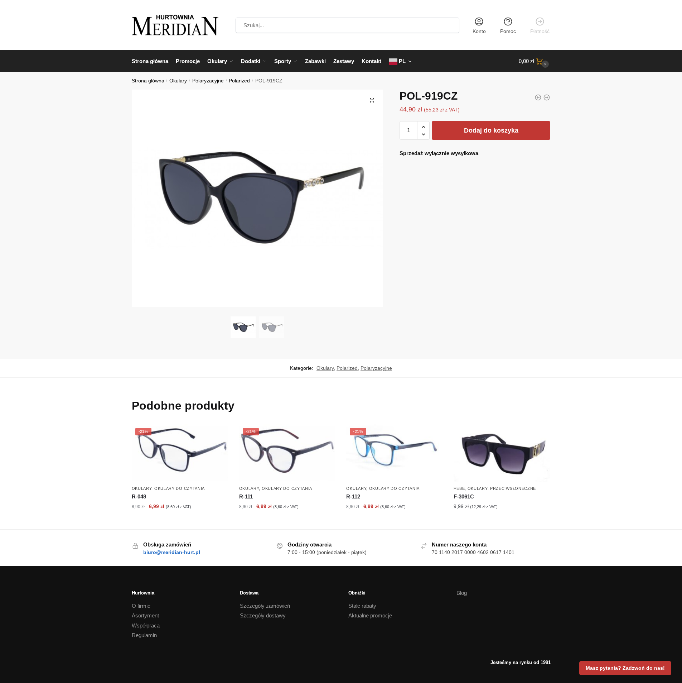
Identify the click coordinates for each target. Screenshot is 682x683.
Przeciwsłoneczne (513, 488)
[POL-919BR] (546, 97)
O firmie (141, 606)
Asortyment (145, 615)
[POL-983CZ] (538, 97)
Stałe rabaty (362, 606)
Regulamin (144, 635)
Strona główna (148, 80)
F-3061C (464, 496)
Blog (461, 593)
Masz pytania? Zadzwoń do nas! (625, 668)
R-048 (139, 496)
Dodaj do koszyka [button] (180, 522)
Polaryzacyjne (208, 80)
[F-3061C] (502, 453)
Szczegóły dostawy (263, 615)
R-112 (353, 496)
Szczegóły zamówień (265, 606)
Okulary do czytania (179, 488)
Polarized (239, 80)
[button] (372, 100)
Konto (479, 31)
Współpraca (146, 625)
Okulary (178, 80)
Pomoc (508, 31)
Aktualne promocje (370, 615)
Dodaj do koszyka (491, 130)
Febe (459, 488)
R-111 (246, 496)
